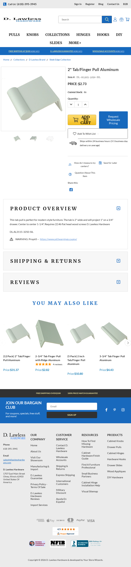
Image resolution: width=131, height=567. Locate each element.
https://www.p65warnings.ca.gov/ (58, 239)
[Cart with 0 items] (127, 19)
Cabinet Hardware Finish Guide (91, 455)
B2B (125, 4)
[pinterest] (114, 409)
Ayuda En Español (61, 500)
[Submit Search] (107, 19)
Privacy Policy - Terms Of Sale (39, 486)
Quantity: (73, 98)
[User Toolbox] (115, 19)
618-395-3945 (10, 448)
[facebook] (106, 409)
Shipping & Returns (62, 467)
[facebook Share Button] (71, 190)
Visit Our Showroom (36, 459)
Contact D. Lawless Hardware (62, 448)
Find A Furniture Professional (91, 466)
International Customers (63, 482)
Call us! (22, 4)
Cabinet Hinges (115, 453)
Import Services (39, 504)
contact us (113, 4)
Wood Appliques (116, 471)
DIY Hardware (115, 477)
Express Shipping (65, 474)
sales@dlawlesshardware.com (14, 461)
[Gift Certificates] (121, 19)
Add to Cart (17, 333)
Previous (126, 557)
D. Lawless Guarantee (36, 477)
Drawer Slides (114, 465)
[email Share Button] (82, 190)
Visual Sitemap (90, 491)
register (90, 4)
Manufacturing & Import (40, 468)
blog (100, 4)
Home (34, 445)
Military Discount (61, 491)
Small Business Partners (90, 475)
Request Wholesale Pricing (113, 120)
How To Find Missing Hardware (88, 443)
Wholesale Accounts (62, 458)
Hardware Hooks (116, 459)
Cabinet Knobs (115, 440)
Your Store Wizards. (93, 560)
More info (24, 51)
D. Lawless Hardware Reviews (36, 496)
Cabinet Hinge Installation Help (91, 484)
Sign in (78, 4)
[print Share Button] (94, 190)
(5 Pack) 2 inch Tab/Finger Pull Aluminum (76, 360)
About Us (36, 451)
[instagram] (123, 409)
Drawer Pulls (114, 446)
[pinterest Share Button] (105, 190)
